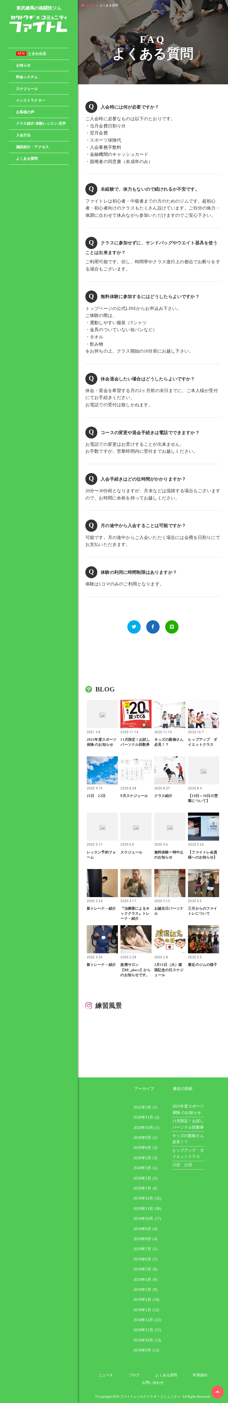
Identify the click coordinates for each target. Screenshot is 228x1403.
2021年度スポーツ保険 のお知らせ (188, 1109)
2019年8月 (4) (145, 1239)
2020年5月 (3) (145, 1158)
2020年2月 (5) (145, 1178)
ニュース (105, 1375)
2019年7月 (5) (145, 1249)
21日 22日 (182, 1165)
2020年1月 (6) (145, 1188)
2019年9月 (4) (145, 1229)
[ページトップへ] (217, 1392)
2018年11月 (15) (147, 1330)
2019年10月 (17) (147, 1219)
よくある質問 (27, 159)
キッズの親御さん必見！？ (188, 1139)
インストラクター (30, 100)
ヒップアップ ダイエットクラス (188, 1153)
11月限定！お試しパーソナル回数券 (188, 1124)
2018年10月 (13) (147, 1340)
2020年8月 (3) (145, 1148)
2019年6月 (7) (145, 1259)
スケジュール (27, 89)
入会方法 (23, 135)
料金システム (27, 77)
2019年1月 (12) (146, 1310)
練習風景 (108, 1005)
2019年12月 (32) (147, 1198)
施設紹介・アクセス (32, 147)
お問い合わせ (153, 1382)
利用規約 (200, 1375)
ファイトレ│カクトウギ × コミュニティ (150, 1397)
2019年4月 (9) (145, 1280)
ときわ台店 (32, 54)
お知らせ (23, 65)
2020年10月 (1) (146, 1128)
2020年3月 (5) (145, 1168)
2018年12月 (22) (147, 1320)
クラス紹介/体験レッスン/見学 (41, 123)
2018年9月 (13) (146, 1350)
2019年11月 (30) (147, 1209)
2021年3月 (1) (145, 1107)
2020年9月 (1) (145, 1138)
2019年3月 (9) (145, 1290)
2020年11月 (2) (146, 1117)
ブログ (134, 1375)
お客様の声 (25, 112)
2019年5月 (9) (145, 1269)
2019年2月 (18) (146, 1300)
